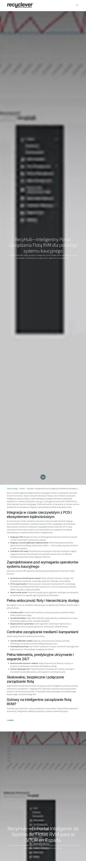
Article (22, 488)
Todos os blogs (12, 488)
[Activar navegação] (77, 5)
